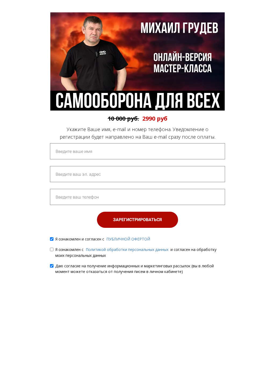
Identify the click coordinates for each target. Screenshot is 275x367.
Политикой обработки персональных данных (127, 249)
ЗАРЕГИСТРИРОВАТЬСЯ (137, 219)
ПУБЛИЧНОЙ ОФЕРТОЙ (128, 239)
